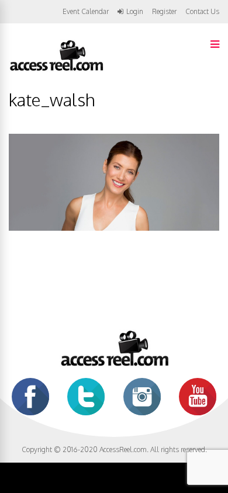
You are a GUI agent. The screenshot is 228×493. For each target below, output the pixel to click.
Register (164, 11)
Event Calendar (86, 11)
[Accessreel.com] (56, 69)
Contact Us (202, 11)
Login (134, 11)
